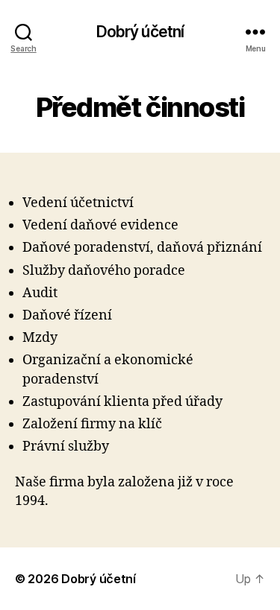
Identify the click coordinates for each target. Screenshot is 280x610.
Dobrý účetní (140, 31)
